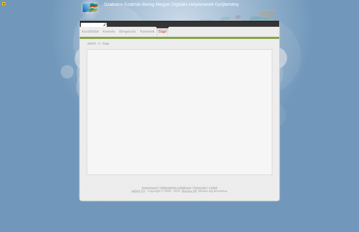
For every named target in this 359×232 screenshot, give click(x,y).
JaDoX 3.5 (138, 191)
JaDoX (91, 43)
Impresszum (150, 187)
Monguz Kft (189, 191)
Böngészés (127, 31)
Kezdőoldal (90, 31)
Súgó (162, 31)
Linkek (213, 187)
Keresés (109, 31)
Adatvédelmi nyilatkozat (175, 187)
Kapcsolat (200, 187)
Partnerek (147, 31)
